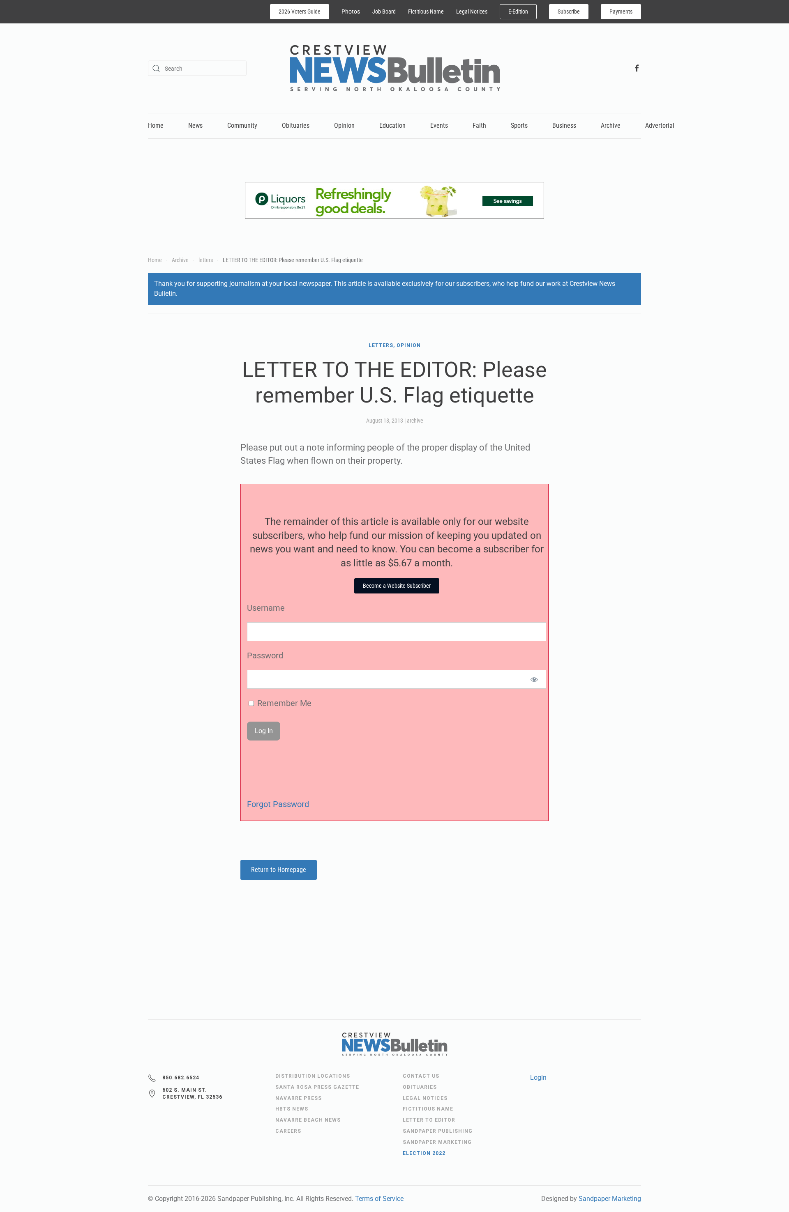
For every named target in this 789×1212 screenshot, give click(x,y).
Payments (620, 11)
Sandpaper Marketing (610, 1199)
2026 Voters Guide (300, 11)
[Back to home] (395, 68)
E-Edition (518, 11)
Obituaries (295, 125)
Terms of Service (379, 1199)
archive (415, 420)
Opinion (344, 125)
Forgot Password (278, 804)
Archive (611, 125)
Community (242, 125)
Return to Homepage (278, 870)
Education (392, 125)
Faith (479, 125)
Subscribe (569, 11)
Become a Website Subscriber (397, 585)
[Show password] (534, 679)
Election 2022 (424, 1153)
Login (538, 1077)
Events (439, 125)
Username (266, 608)
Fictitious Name (426, 11)
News (195, 125)
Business (564, 125)
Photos (350, 11)
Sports (519, 125)
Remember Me (283, 703)
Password (265, 655)
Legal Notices (471, 11)
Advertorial (659, 125)
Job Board (384, 11)
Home (156, 125)
